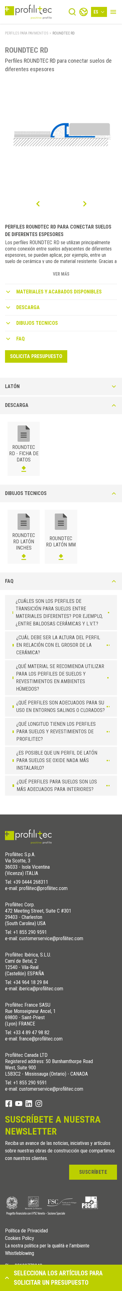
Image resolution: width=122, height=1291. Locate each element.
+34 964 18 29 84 (30, 982)
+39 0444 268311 (30, 882)
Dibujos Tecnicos (37, 323)
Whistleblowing (19, 1253)
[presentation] (37, 204)
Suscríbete (93, 1172)
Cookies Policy (19, 1238)
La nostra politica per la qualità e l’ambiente (47, 1245)
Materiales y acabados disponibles (59, 292)
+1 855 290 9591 (30, 932)
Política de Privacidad (26, 1230)
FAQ (20, 339)
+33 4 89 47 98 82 (31, 1032)
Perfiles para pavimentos (26, 33)
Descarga (28, 307)
